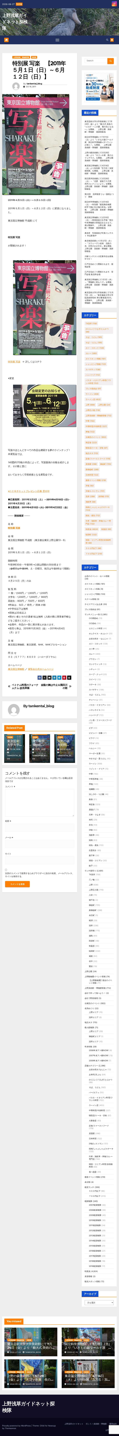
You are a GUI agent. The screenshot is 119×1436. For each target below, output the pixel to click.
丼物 (90, 432)
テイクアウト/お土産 (94, 604)
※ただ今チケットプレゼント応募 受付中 (29, 491)
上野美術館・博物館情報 (21, 57)
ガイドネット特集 (92, 589)
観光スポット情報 (92, 1281)
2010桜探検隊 (95, 1220)
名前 (8, 821)
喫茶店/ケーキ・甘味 (97, 448)
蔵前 (91, 956)
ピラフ (92, 738)
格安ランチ (89, 1187)
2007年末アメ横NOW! (99, 1055)
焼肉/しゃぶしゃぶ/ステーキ (98, 508)
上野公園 (104, 405)
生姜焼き (93, 850)
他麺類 (92, 789)
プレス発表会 (93, 388)
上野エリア (94, 1012)
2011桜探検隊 (95, 1225)
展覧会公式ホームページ (41, 669)
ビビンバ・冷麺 (95, 733)
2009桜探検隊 (95, 1215)
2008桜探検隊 (95, 1210)
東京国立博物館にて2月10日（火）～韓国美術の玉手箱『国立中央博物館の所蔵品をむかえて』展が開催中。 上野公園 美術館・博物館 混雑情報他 (99, 222)
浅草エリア (94, 1017)
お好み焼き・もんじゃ (98, 638)
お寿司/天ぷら (95, 1074)
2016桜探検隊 (95, 1251)
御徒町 (105, 464)
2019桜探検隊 (95, 1266)
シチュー (93, 669)
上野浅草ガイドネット (73, 1424)
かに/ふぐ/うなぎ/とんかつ (97, 330)
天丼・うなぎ (94, 814)
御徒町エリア (94, 1036)
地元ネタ (92, 453)
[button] (107, 40)
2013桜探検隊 (95, 1235)
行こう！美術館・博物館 (96, 1424)
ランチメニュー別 (92, 614)
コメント (10, 786)
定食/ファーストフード (98, 458)
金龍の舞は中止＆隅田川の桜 (54, 686)
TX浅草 (91, 323)
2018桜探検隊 (95, 1261)
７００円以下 (94, 553)
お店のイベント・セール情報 (97, 576)
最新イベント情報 (96, 480)
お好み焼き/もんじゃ (98, 1069)
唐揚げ (92, 809)
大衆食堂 (93, 1120)
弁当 (91, 825)
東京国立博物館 (16, 669)
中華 (90, 421)
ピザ (91, 728)
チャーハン (94, 700)
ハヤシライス (94, 710)
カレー (91, 353)
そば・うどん (94, 342)
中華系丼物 (94, 779)
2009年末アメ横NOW (98, 1060)
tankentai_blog (34, 83)
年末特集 (88, 1046)
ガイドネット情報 (96, 359)
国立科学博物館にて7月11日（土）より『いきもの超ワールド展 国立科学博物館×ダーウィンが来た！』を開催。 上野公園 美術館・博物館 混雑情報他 (99, 142)
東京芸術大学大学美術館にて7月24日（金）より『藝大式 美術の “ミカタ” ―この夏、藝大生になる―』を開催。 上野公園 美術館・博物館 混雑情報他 (99, 126)
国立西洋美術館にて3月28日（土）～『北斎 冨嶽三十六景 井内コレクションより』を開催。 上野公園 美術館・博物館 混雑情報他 (100, 183)
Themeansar (10, 1428)
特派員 (34, 57)
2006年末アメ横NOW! (99, 1050)
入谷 (91, 895)
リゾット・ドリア (96, 769)
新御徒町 (92, 469)
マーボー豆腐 (94, 753)
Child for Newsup (48, 1425)
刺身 (91, 799)
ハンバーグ (93, 375)
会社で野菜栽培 (91, 998)
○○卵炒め (93, 618)
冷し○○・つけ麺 (96, 794)
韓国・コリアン (95, 860)
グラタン (93, 659)
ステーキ (93, 684)
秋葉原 (106, 529)
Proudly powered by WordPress (16, 1425)
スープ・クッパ (95, 674)
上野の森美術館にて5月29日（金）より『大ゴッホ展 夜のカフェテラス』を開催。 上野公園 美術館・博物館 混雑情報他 (32, 1381)
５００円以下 (93, 548)
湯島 (91, 936)
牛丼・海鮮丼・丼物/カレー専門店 (98, 522)
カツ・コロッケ (95, 348)
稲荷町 (91, 534)
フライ (92, 743)
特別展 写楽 (14, 361)
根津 (91, 920)
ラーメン (92, 394)
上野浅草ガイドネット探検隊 (14, 22)
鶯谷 (91, 966)
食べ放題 (93, 1172)
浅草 (90, 496)
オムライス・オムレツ (98, 633)
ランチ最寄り (90, 871)
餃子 (91, 865)
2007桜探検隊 (95, 1205)
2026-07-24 (15, 1352)
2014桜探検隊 (95, 1240)
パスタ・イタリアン (97, 705)
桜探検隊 (88, 1201)
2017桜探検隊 (95, 1256)
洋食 (90, 485)
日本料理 (92, 475)
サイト (8, 853)
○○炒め (92, 623)
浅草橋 (103, 496)
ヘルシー (93, 748)
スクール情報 (90, 599)
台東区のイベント (96, 437)
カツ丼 (92, 649)
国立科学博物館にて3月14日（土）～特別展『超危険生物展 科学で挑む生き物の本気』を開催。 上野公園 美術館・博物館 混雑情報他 (100, 207)
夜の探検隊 (89, 1027)
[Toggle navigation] (57, 40)
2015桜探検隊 (95, 1246)
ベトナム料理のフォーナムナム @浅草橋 (25, 686)
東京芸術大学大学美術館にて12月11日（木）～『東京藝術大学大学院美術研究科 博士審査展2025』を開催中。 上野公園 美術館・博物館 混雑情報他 (99, 297)
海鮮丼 (91, 502)
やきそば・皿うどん (97, 758)
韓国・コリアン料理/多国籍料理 (98, 541)
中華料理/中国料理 (96, 426)
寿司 (91, 820)
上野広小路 (93, 410)
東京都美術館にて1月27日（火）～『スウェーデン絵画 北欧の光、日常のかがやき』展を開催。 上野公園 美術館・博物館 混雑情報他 (100, 246)
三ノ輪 (92, 879)
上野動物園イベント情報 (95, 976)
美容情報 (88, 1276)
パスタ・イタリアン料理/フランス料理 (98, 381)
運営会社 (113, 1424)
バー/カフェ (94, 1092)
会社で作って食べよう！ (95, 993)
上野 (90, 405)
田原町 (92, 941)
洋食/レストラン (95, 491)
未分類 (87, 1182)
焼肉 (91, 840)
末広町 (92, 915)
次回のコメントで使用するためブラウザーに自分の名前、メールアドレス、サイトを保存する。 (39, 875)
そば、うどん (94, 337)
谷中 (91, 961)
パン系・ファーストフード (100, 720)
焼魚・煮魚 (93, 515)
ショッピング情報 (96, 364)
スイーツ (93, 679)
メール (9, 837)
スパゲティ (93, 369)
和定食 (91, 442)
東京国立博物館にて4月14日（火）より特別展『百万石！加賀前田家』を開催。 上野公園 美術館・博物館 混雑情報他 (87, 1381)
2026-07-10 (72, 1352)
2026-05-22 (15, 1384)
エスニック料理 (95, 628)
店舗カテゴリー (91, 1065)
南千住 (92, 900)
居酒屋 (91, 464)
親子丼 (92, 855)
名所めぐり (89, 1008)
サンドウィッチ (95, 664)
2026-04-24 (73, 1384)
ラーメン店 (93, 399)
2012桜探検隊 (95, 1230)
